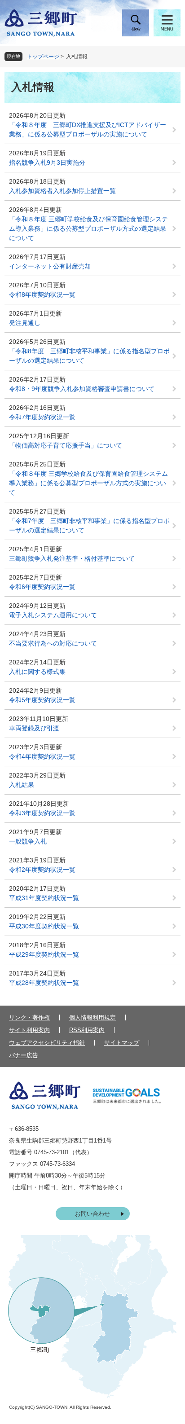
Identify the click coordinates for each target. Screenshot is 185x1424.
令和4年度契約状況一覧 (42, 756)
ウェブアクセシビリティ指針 (47, 1042)
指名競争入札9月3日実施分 (47, 162)
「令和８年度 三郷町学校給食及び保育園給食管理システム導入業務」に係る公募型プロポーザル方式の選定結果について (88, 228)
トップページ (43, 56)
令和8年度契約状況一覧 (42, 294)
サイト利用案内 (29, 1030)
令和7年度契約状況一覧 (42, 417)
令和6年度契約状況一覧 (42, 586)
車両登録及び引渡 (34, 728)
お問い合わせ (92, 1213)
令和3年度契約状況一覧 (42, 813)
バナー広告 (23, 1055)
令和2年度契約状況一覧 (42, 869)
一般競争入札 (28, 841)
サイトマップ (121, 1042)
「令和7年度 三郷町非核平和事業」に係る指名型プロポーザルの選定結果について (89, 525)
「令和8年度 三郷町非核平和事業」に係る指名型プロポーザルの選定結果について (89, 355)
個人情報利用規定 (92, 1017)
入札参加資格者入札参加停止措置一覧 (62, 190)
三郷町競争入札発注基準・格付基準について (72, 558)
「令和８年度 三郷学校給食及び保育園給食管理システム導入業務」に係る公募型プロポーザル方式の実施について (88, 483)
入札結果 (21, 784)
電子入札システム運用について (53, 615)
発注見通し (24, 322)
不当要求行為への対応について (53, 643)
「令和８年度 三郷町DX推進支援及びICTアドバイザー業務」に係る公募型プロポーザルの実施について (87, 129)
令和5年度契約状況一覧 (42, 699)
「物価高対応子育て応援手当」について (65, 445)
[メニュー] (167, 22)
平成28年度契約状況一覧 (44, 982)
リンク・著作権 (29, 1017)
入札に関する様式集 (37, 671)
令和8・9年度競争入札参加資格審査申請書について (81, 388)
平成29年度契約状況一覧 (44, 954)
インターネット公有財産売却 (50, 266)
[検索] (135, 22)
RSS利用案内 (87, 1030)
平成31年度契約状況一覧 (44, 897)
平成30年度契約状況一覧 (44, 926)
